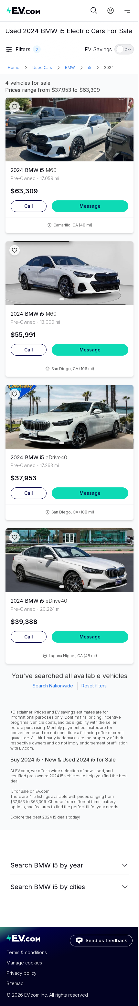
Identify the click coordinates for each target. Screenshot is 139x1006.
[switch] (124, 49)
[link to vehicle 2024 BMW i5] (69, 129)
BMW (70, 67)
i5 (89, 67)
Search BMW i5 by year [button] (46, 865)
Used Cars (42, 67)
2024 (109, 67)
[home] (47, 10)
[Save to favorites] (14, 106)
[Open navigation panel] (127, 10)
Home (13, 67)
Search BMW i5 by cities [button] (47, 887)
